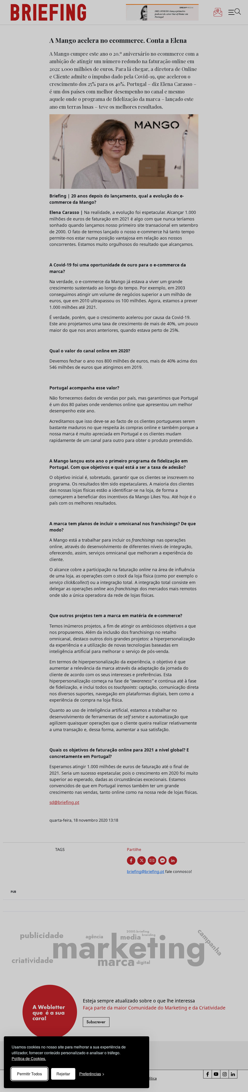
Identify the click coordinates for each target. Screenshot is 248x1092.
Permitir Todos (29, 1074)
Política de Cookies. (29, 1058)
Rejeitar (63, 1074)
